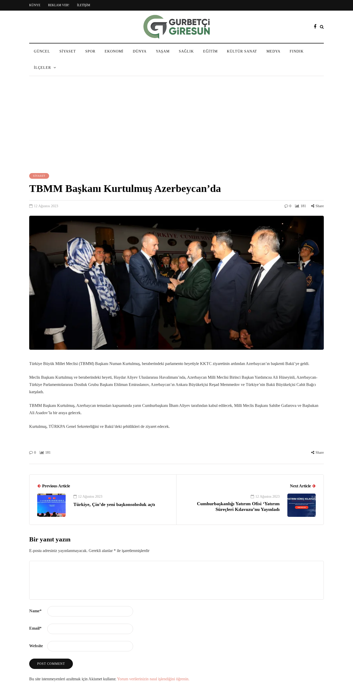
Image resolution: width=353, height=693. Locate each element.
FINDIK (297, 51)
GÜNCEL (42, 51)
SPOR (90, 51)
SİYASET (67, 51)
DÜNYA (140, 51)
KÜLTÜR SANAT (242, 51)
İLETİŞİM (83, 5)
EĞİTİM (210, 51)
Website (36, 646)
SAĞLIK (186, 51)
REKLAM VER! (58, 5)
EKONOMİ (114, 51)
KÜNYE (34, 5)
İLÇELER (42, 68)
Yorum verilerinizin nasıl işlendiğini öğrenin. (153, 679)
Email (35, 628)
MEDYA (273, 51)
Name (35, 611)
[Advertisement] (176, 125)
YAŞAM (163, 51)
